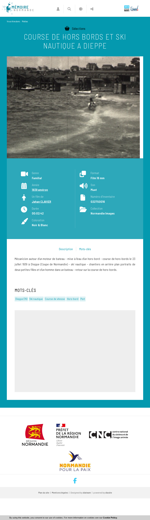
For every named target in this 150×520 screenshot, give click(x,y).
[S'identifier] (58, 9)
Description (66, 249)
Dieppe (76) (21, 298)
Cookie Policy (110, 517)
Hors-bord (72, 298)
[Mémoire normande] (18, 8)
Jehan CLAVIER (41, 201)
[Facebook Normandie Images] (75, 481)
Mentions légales (60, 492)
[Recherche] (69, 9)
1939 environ (40, 189)
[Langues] (80, 9)
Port (82, 298)
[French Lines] (134, 8)
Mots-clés (85, 249)
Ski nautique (36, 298)
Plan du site (43, 492)
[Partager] (92, 9)
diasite (108, 492)
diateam (87, 492)
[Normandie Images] (126, 8)
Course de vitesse (55, 298)
